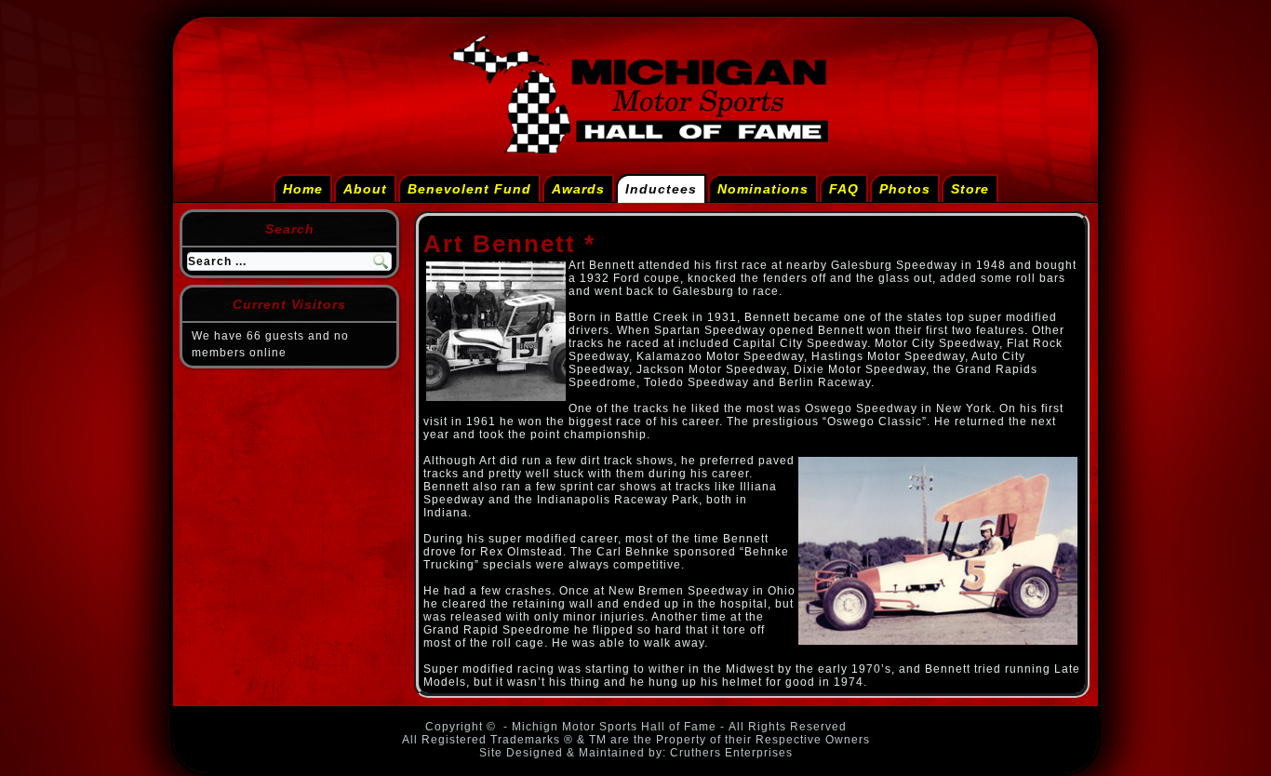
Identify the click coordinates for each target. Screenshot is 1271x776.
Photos (904, 188)
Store (970, 188)
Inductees (661, 188)
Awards (578, 188)
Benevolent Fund (469, 188)
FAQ (844, 188)
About (365, 188)
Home (303, 188)
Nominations (763, 188)
